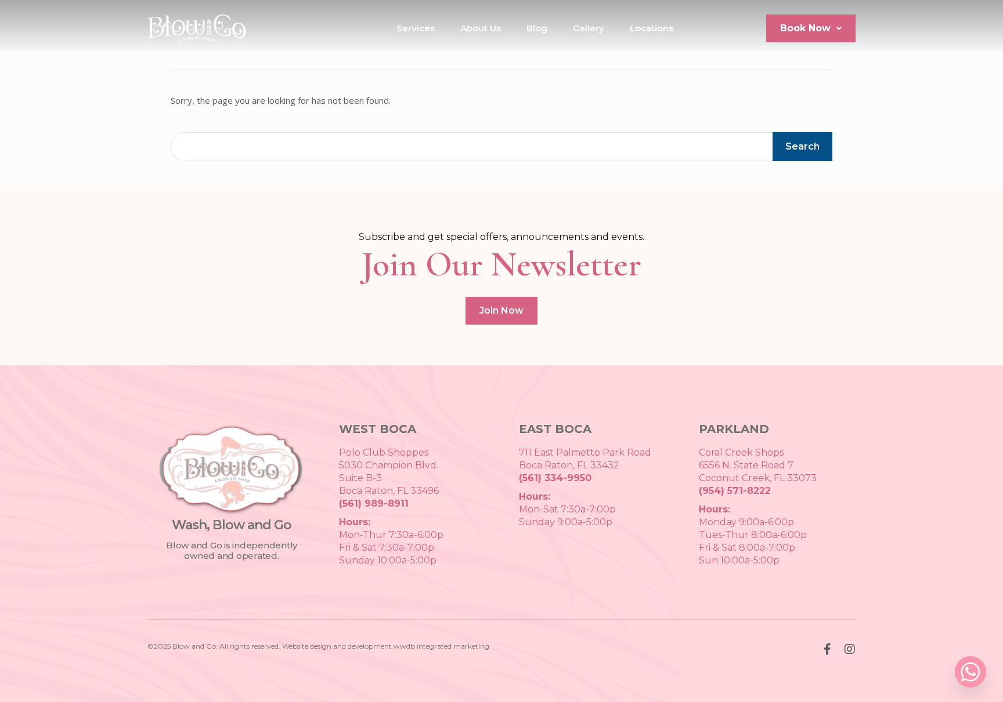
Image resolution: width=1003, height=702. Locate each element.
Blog (536, 28)
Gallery (588, 28)
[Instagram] (850, 649)
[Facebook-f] (827, 649)
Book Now (805, 28)
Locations (651, 28)
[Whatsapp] (970, 672)
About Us (480, 28)
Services (415, 28)
